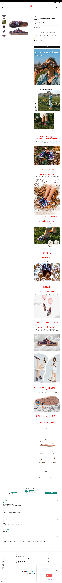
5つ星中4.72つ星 (14, 492)
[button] (36, 22)
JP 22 (36, 29)
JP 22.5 (39, 29)
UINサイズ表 (47, 469)
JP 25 (40, 35)
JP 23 (44, 29)
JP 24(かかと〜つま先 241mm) (52, 32)
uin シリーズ (32, 10)
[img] (5, 500)
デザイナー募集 (50, 561)
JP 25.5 (44, 35)
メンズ (23, 10)
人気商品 (9, 10)
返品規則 (3, 564)
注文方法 (3, 558)
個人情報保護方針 (4, 567)
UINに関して (49, 556)
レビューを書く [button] (51, 492)
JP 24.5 (36, 35)
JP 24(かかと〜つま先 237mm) (40, 32)
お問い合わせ (49, 558)
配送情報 (46, 471)
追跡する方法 (4, 559)
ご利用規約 (3, 568)
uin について (38, 10)
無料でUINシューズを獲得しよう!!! (52, 562)
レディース (19, 10)
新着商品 (14, 10)
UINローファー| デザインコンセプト (47, 466)
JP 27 (56, 35)
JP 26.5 (52, 35)
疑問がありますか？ (46, 473)
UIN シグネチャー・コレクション (48, 10)
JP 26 (48, 35)
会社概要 (3, 565)
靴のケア (3, 562)
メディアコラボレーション (51, 559)
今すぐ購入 (47, 46)
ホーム (35, 16)
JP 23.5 (47, 29)
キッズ (27, 10)
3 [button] (31, 545)
